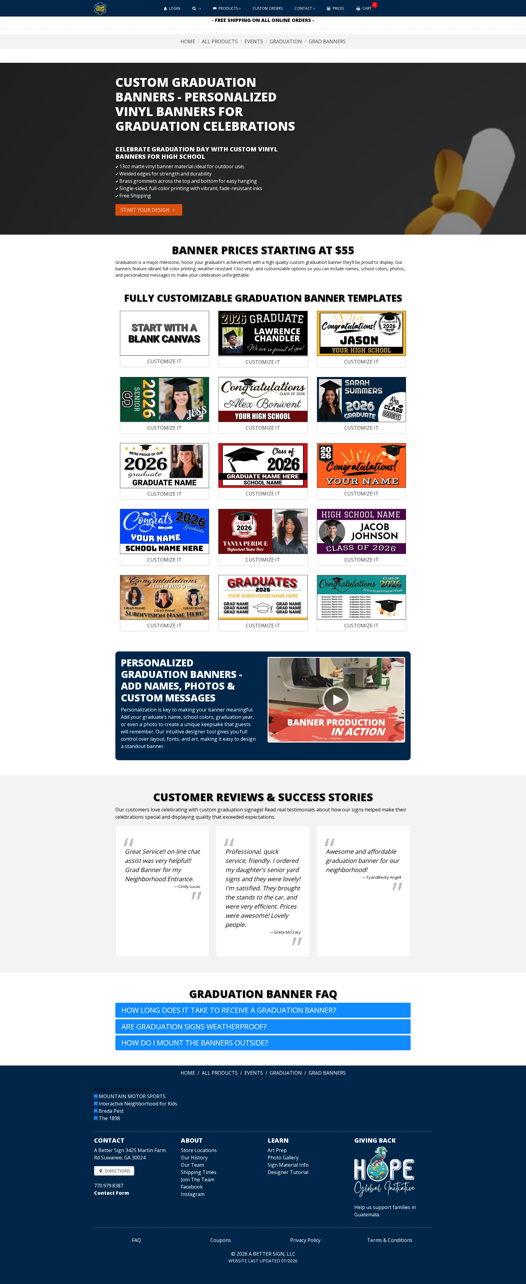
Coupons (220, 1240)
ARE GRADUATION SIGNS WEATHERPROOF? (194, 1026)
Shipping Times (198, 1172)
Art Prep (277, 1150)
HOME (188, 41)
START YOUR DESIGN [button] (146, 210)
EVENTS (253, 41)
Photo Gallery (283, 1157)
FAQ (136, 1240)
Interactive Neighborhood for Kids (138, 1103)
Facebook (192, 1186)
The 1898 (109, 1118)
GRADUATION (286, 41)
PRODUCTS (228, 8)
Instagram (193, 1194)
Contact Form (111, 1193)
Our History (194, 1157)
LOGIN (174, 8)
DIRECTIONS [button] (116, 1171)
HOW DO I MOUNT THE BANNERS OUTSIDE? (194, 1042)
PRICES (338, 8)
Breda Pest (111, 1111)
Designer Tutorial (288, 1172)
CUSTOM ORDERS (267, 8)
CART (369, 6)
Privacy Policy (305, 1240)
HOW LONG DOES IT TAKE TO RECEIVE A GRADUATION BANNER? (228, 1010)
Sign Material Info (288, 1165)
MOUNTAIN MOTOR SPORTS (132, 1096)
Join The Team (197, 1179)
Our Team (192, 1165)
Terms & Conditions (389, 1240)
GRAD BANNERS (327, 41)
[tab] (263, 1010)
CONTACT (303, 8)
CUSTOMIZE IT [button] (164, 361)
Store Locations (199, 1150)
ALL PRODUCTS (220, 41)
